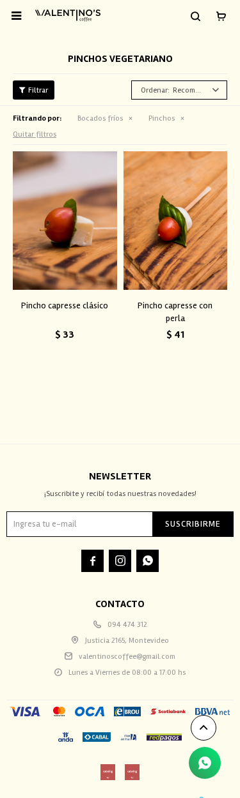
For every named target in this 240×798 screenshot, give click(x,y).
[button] (195, 16)
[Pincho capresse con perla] (176, 220)
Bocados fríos (100, 118)
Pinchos (161, 118)
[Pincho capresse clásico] (65, 220)
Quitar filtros (34, 134)
